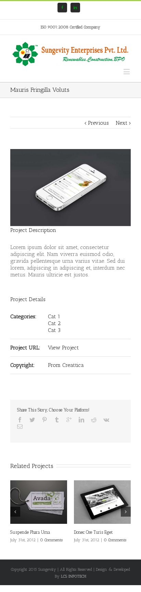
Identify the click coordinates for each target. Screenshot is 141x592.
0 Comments (51, 540)
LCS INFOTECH (73, 576)
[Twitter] (32, 419)
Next (121, 123)
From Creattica (66, 365)
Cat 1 (54, 316)
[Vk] (106, 419)
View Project (63, 347)
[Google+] (69, 419)
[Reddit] (94, 419)
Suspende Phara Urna (30, 532)
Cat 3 (54, 330)
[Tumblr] (57, 419)
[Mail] (20, 426)
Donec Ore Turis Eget (93, 532)
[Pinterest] (44, 419)
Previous (98, 123)
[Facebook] (62, 7)
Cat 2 (54, 323)
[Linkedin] (75, 7)
